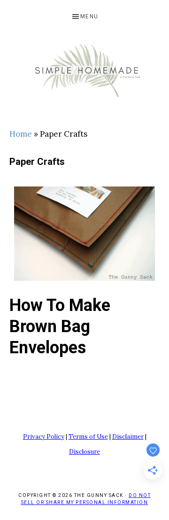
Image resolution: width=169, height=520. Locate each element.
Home (20, 134)
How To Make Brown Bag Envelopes (59, 326)
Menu (89, 16)
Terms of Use (88, 437)
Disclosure (84, 452)
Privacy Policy (43, 437)
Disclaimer (128, 437)
